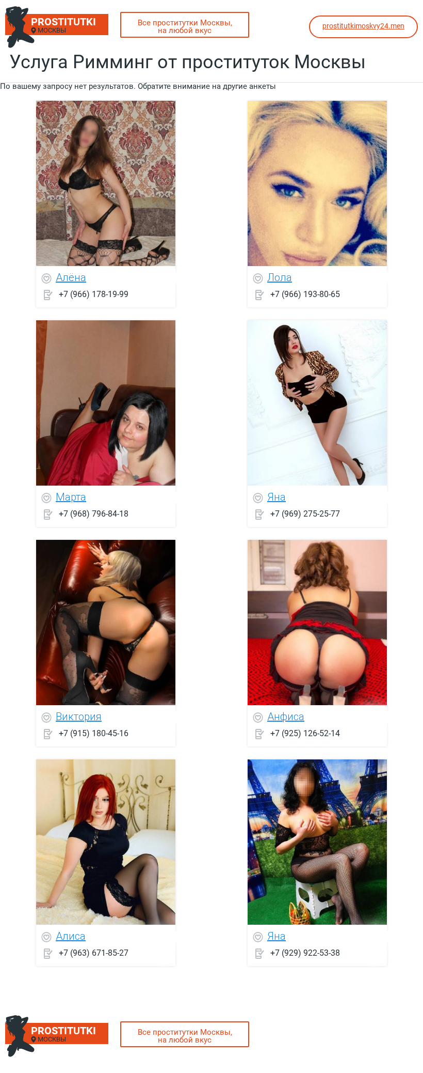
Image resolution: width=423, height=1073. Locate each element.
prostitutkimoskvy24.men (363, 26)
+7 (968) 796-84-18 (93, 514)
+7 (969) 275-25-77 (305, 514)
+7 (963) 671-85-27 (93, 953)
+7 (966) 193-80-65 (305, 294)
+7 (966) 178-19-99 (93, 294)
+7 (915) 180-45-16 (93, 733)
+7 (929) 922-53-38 (305, 953)
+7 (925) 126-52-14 (305, 733)
